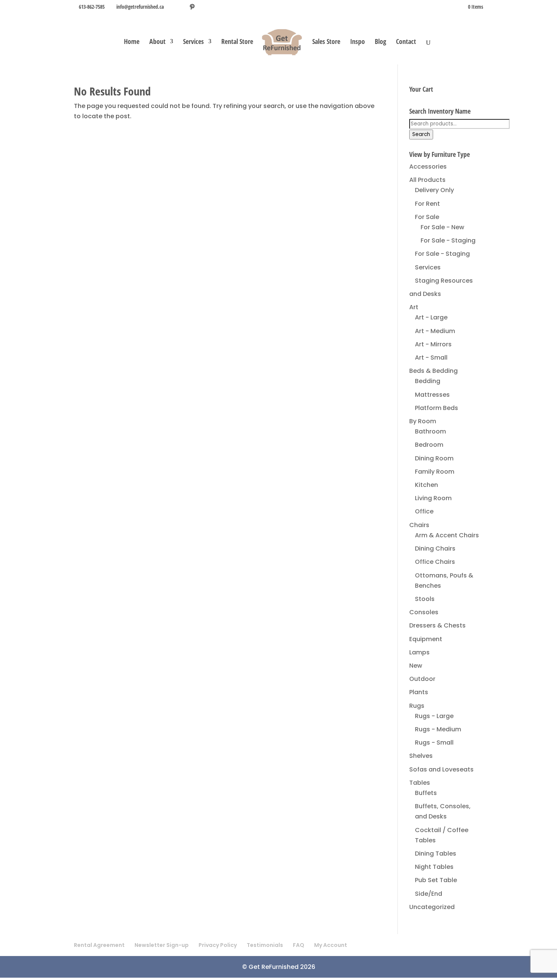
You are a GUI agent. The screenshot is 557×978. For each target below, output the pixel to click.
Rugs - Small (434, 742)
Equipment (425, 639)
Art (413, 307)
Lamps (419, 652)
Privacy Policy (218, 945)
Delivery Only (434, 190)
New (415, 665)
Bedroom (429, 444)
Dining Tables (435, 853)
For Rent (427, 203)
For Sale (427, 217)
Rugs (416, 705)
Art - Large (431, 317)
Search (421, 134)
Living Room (433, 498)
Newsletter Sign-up (162, 945)
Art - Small (431, 357)
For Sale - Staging (448, 240)
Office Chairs (435, 561)
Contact (406, 42)
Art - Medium (435, 331)
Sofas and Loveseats (441, 769)
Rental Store (237, 42)
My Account (330, 945)
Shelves (421, 755)
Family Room (434, 471)
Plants (418, 692)
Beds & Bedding (433, 370)
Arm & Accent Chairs (447, 535)
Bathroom (430, 431)
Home (131, 42)
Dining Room (434, 458)
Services (193, 42)
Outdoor (422, 678)
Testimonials (265, 945)
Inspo (357, 42)
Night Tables (434, 866)
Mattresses (432, 394)
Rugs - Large (434, 716)
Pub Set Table (436, 880)
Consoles (423, 612)
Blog (380, 42)
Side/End (428, 893)
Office (424, 511)
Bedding (427, 381)
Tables (419, 782)
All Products (427, 179)
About (157, 42)
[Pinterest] (192, 6)
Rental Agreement (99, 945)
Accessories (428, 166)
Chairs (419, 525)
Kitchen (426, 484)
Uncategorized (432, 907)
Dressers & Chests (437, 625)
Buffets (426, 793)
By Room (422, 421)
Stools (425, 599)
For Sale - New (442, 227)
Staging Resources (444, 280)
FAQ (298, 945)
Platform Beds (436, 408)
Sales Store (326, 42)
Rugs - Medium (438, 729)
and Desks (425, 293)
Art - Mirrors (433, 344)
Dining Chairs (435, 548)
